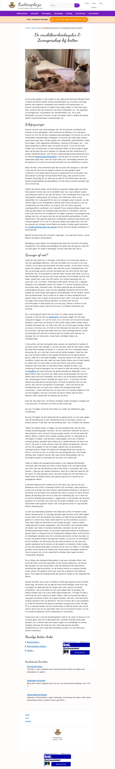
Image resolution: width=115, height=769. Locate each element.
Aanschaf (34, 13)
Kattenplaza (30, 4)
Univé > (30, 650)
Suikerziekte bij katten (37, 695)
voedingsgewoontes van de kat (42, 227)
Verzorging (46, 13)
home (27, 715)
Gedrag (69, 13)
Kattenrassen (22, 13)
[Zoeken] (77, 5)
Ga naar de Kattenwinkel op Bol (68, 19)
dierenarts (53, 317)
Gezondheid (93, 13)
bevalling (32, 371)
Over (100, 3)
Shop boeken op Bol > (37, 646)
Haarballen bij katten (36, 680)
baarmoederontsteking (45, 156)
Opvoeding (58, 13)
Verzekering (80, 13)
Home (87, 3)
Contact (93, 7)
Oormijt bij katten (34, 666)
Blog (94, 3)
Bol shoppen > (33, 642)
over (27, 718)
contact (28, 721)
